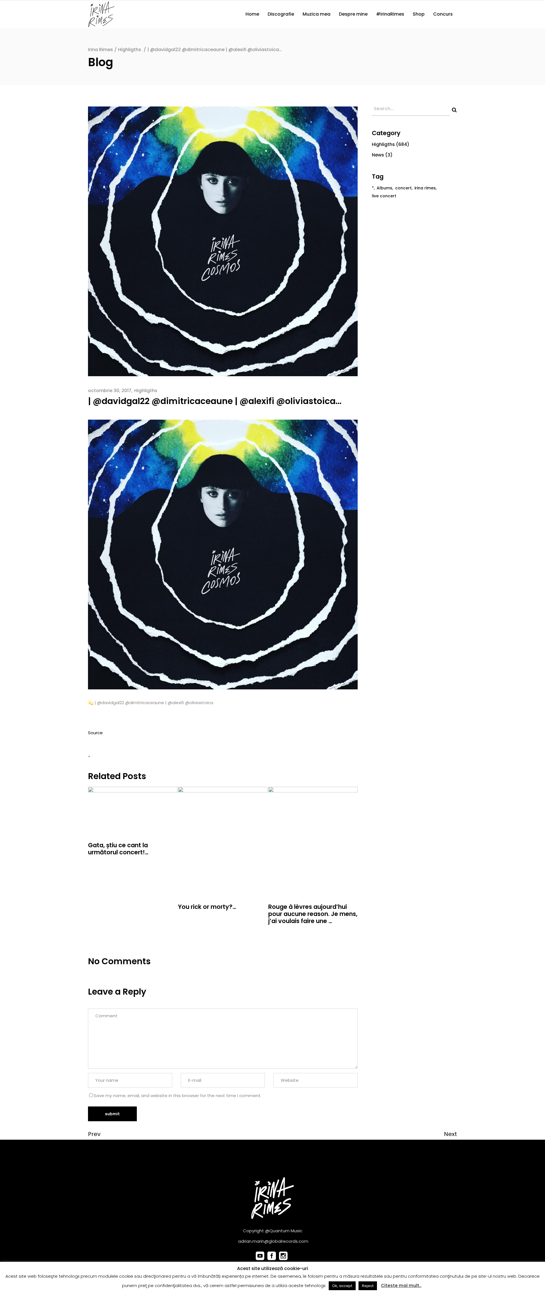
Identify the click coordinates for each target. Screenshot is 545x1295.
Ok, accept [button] (342, 1285)
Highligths (129, 49)
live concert (384, 196)
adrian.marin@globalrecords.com (273, 1241)
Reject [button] (368, 1285)
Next (450, 1134)
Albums (384, 188)
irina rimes (425, 188)
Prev (94, 1134)
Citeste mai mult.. (401, 1285)
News (378, 155)
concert (403, 188)
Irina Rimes (100, 49)
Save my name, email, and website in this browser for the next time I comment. (177, 1096)
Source (95, 733)
